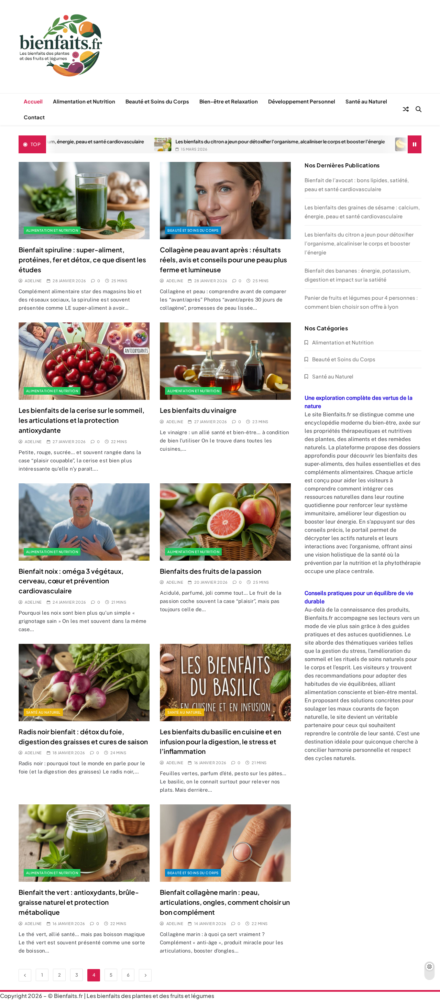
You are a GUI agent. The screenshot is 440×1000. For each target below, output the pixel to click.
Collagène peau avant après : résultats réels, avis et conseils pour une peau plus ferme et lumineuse (223, 259)
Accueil (33, 101)
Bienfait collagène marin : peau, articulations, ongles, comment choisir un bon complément (225, 902)
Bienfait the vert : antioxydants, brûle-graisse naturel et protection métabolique (79, 902)
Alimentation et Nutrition (84, 101)
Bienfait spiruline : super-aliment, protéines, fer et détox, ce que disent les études (82, 259)
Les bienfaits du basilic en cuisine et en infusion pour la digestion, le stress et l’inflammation (220, 741)
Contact (34, 117)
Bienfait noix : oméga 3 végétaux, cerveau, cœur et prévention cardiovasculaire (71, 581)
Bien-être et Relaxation (228, 101)
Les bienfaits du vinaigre (198, 410)
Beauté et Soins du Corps (157, 101)
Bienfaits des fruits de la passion (210, 571)
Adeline (33, 280)
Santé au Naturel (366, 101)
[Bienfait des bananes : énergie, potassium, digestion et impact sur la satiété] (355, 144)
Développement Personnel (301, 101)
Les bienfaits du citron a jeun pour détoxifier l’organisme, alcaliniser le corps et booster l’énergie (231, 141)
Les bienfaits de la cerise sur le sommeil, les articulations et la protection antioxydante (81, 420)
